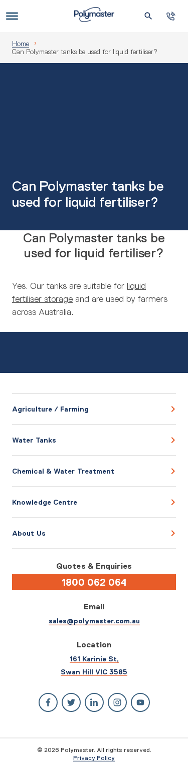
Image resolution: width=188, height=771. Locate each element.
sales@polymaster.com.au (94, 621)
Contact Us (171, 16)
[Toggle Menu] (12, 16)
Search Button (148, 16)
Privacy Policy (94, 757)
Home (20, 44)
